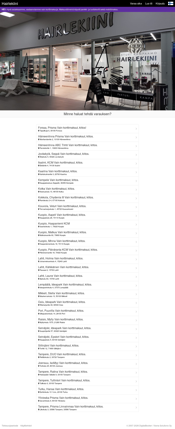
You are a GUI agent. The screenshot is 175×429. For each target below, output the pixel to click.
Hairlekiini (10, 3)
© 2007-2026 (149, 425)
